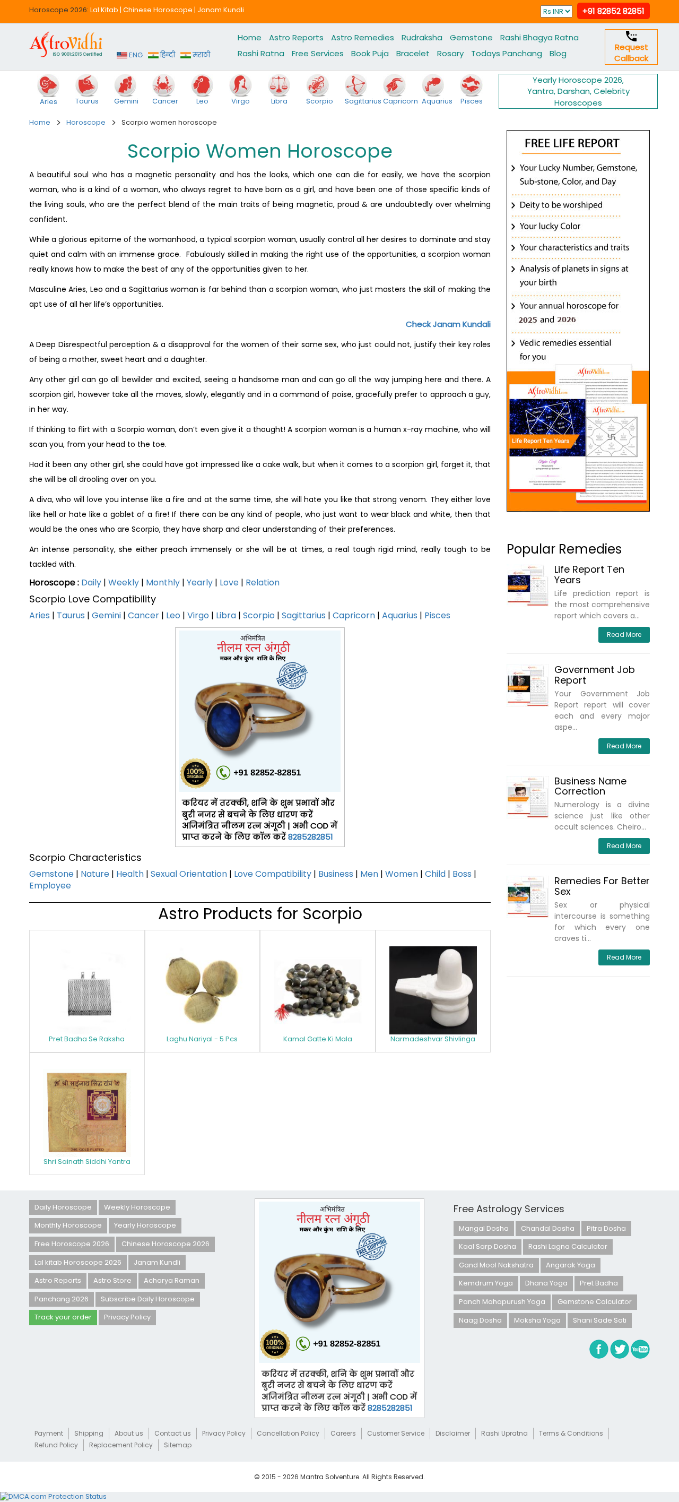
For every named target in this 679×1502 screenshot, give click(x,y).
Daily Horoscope (63, 1207)
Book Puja (370, 53)
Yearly (200, 582)
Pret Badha (599, 1283)
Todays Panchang (506, 53)
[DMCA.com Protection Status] (53, 1496)
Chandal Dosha (547, 1228)
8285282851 (310, 836)
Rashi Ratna (261, 53)
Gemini (106, 615)
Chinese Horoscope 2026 (165, 1244)
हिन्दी (167, 55)
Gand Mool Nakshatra (496, 1265)
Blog (558, 53)
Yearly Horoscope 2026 (577, 79)
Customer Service (395, 1433)
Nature (95, 874)
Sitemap (177, 1444)
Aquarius (399, 615)
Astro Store (112, 1280)
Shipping (88, 1433)
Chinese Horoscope (158, 10)
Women (401, 874)
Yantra (540, 91)
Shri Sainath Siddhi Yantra (86, 1161)
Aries (39, 615)
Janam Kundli (220, 10)
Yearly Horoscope (145, 1225)
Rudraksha (422, 37)
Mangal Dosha (484, 1228)
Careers (343, 1433)
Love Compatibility (272, 874)
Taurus (71, 615)
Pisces (437, 615)
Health (130, 874)
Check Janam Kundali (448, 324)
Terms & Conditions (571, 1433)
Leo (173, 615)
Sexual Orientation (189, 874)
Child (435, 874)
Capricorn (354, 615)
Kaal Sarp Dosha (487, 1246)
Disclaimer (453, 1433)
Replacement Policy (121, 1444)
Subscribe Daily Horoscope (148, 1299)
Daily (91, 582)
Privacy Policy (127, 1317)
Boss (462, 874)
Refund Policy (56, 1444)
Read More (624, 634)
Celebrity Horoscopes (592, 96)
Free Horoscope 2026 (71, 1244)
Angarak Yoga (570, 1265)
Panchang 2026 (61, 1299)
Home (250, 37)
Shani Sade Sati (599, 1320)
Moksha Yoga (537, 1320)
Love (229, 582)
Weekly (123, 582)
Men (369, 874)
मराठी (200, 55)
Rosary (450, 53)
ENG (135, 55)
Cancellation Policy (288, 1433)
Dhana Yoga (546, 1283)
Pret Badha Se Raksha (87, 1039)
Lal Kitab (104, 10)
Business (335, 874)
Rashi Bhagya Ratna (539, 37)
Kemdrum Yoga (486, 1283)
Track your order (63, 1317)
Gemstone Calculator (595, 1302)
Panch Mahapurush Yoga (502, 1302)
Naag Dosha (480, 1320)
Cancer (143, 615)
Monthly (163, 582)
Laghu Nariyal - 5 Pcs (202, 1039)
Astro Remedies (362, 37)
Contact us (172, 1433)
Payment (48, 1433)
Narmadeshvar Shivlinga (432, 1039)
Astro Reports (296, 37)
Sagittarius (304, 615)
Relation (263, 582)
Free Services (318, 53)
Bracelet (413, 53)
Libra (226, 615)
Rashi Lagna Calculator (567, 1246)
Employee (50, 885)
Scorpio (259, 615)
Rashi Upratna (504, 1433)
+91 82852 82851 (613, 10)
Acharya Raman (171, 1280)
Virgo (198, 615)
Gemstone (471, 37)
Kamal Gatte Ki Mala (317, 1039)
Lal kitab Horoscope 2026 (77, 1262)
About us (129, 1433)
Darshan (574, 91)
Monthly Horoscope (68, 1225)
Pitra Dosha (606, 1228)
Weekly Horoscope (137, 1207)
